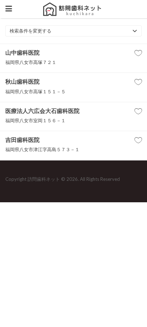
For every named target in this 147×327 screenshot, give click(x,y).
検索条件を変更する (30, 31)
